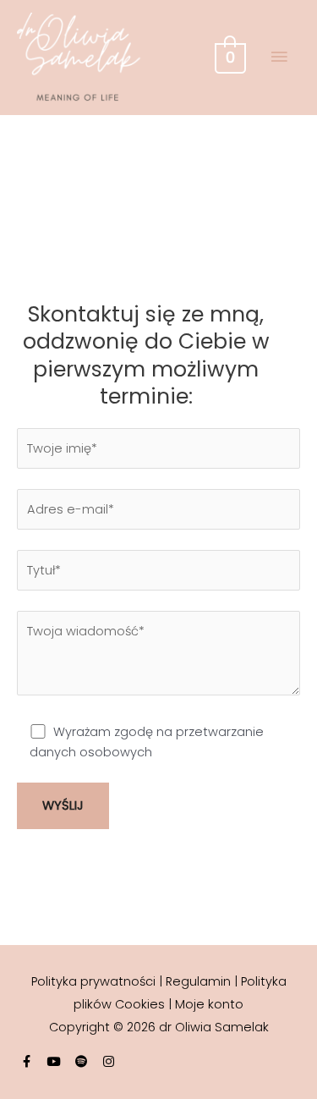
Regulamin (198, 981)
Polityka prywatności (93, 981)
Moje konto (209, 1004)
